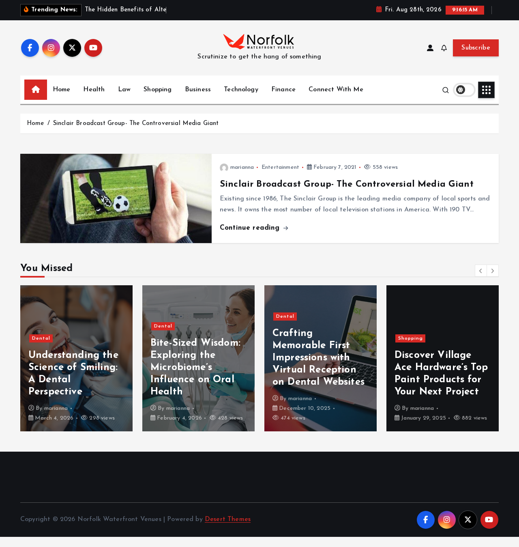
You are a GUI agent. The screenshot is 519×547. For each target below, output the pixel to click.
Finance (283, 89)
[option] (76, 358)
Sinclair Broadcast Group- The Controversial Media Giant (136, 124)
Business (198, 89)
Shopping (158, 89)
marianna (242, 167)
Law (124, 89)
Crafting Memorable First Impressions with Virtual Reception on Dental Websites (318, 358)
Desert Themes (228, 519)
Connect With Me (336, 89)
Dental (41, 338)
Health (94, 89)
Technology (241, 89)
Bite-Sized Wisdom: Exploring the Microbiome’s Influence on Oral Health (195, 367)
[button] (481, 271)
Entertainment (280, 167)
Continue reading (251, 227)
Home (62, 89)
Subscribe (475, 48)
